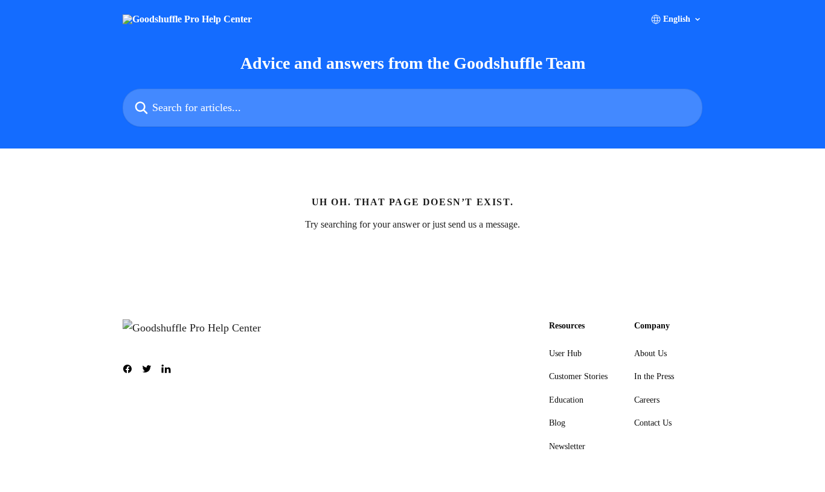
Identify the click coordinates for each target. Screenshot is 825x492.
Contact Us (653, 422)
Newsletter (567, 446)
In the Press (654, 376)
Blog (557, 422)
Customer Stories (578, 376)
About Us (650, 353)
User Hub (565, 353)
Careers (647, 399)
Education (566, 399)
